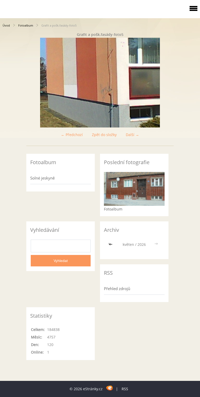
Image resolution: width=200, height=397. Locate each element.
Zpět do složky (104, 134)
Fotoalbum (25, 25)
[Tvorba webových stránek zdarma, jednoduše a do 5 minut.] (109, 388)
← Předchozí (72, 134)
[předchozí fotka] (8, 82)
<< (111, 244)
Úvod (6, 25)
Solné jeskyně (42, 178)
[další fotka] (191, 82)
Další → (132, 134)
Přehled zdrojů (117, 288)
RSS (125, 388)
